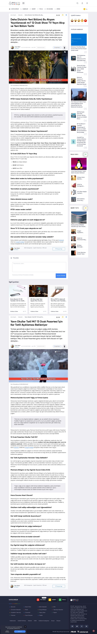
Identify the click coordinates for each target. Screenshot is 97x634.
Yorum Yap (59, 249)
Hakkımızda (13, 620)
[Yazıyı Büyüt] (59, 317)
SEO (54, 606)
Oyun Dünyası (28, 615)
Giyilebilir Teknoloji (16, 612)
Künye (52, 620)
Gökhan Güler (14, 311)
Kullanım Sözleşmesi (44, 620)
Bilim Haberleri (43, 606)
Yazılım (41, 615)
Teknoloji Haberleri (58, 609)
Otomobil (27, 612)
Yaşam (55, 612)
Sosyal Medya (43, 609)
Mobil (26, 609)
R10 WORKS (50, 9)
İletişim (58, 620)
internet (61, 240)
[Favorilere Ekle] (63, 15)
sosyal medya (20, 242)
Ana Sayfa (13, 15)
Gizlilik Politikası (22, 620)
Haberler (20, 15)
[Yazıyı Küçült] (57, 317)
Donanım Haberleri (16, 609)
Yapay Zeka (42, 612)
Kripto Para (28, 606)
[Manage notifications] (94, 631)
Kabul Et (20, 631)
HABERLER (25, 9)
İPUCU (41, 9)
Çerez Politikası (7, 632)
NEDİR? (34, 9)
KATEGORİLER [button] (15, 9)
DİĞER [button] (58, 9)
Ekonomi (13, 606)
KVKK (35, 620)
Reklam (30, 620)
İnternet (13, 615)
